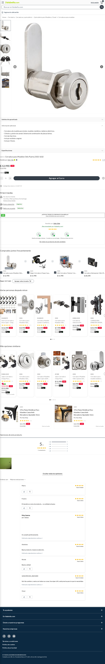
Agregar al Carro (56, 178)
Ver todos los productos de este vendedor (52, 242)
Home (4, 17)
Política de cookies (8, 644)
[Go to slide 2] (52, 339)
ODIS (2, 157)
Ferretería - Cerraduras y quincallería (20, 17)
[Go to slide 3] (54, 339)
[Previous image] (15, 66)
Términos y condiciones (10, 641)
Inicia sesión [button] (95, 2)
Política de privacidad (9, 648)
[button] (52, 7)
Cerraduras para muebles (66, 17)
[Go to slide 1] (50, 339)
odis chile (56, 223)
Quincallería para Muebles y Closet (45, 17)
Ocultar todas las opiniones (52, 474)
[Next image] (101, 66)
